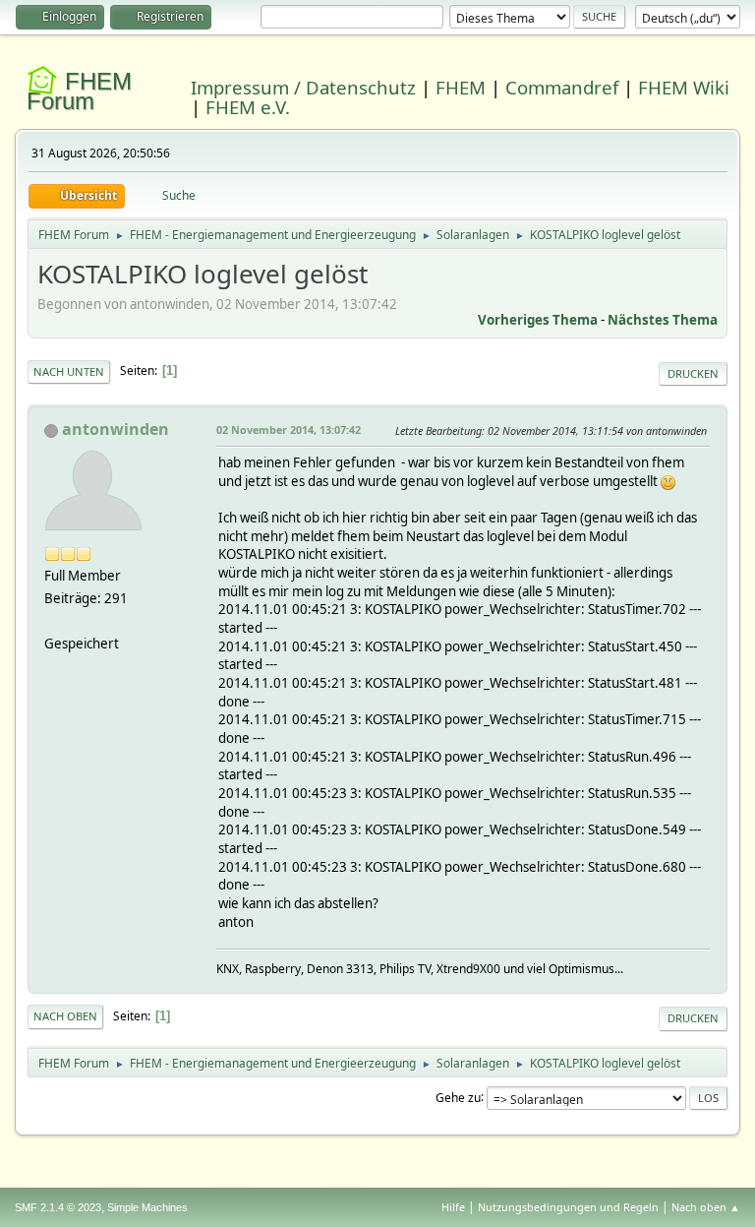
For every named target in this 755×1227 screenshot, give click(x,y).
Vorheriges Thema (538, 320)
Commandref (561, 87)
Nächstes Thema (663, 320)
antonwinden (115, 429)
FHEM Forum (79, 91)
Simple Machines (147, 1207)
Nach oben (65, 1016)
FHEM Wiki (683, 87)
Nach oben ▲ (705, 1206)
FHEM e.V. (247, 106)
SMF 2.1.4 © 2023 (58, 1207)
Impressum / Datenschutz (303, 87)
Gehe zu (458, 1096)
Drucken (693, 373)
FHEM (461, 87)
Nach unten (68, 371)
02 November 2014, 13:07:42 (288, 429)
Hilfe (453, 1206)
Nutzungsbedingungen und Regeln (568, 1206)
